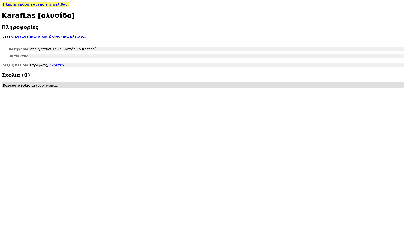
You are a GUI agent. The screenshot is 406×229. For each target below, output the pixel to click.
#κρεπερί (57, 65)
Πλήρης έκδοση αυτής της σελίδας (35, 4)
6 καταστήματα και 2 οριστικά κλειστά (48, 36)
